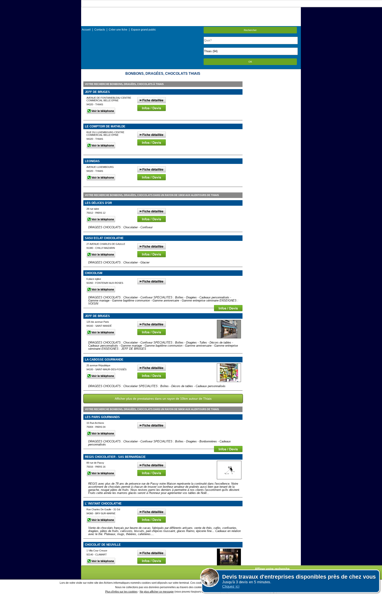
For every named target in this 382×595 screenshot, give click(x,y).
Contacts (99, 29)
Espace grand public (143, 29)
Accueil (86, 29)
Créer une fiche (118, 29)
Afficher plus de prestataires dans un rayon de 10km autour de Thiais (163, 398)
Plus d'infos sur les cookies (121, 591)
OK (250, 61)
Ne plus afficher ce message (157, 591)
